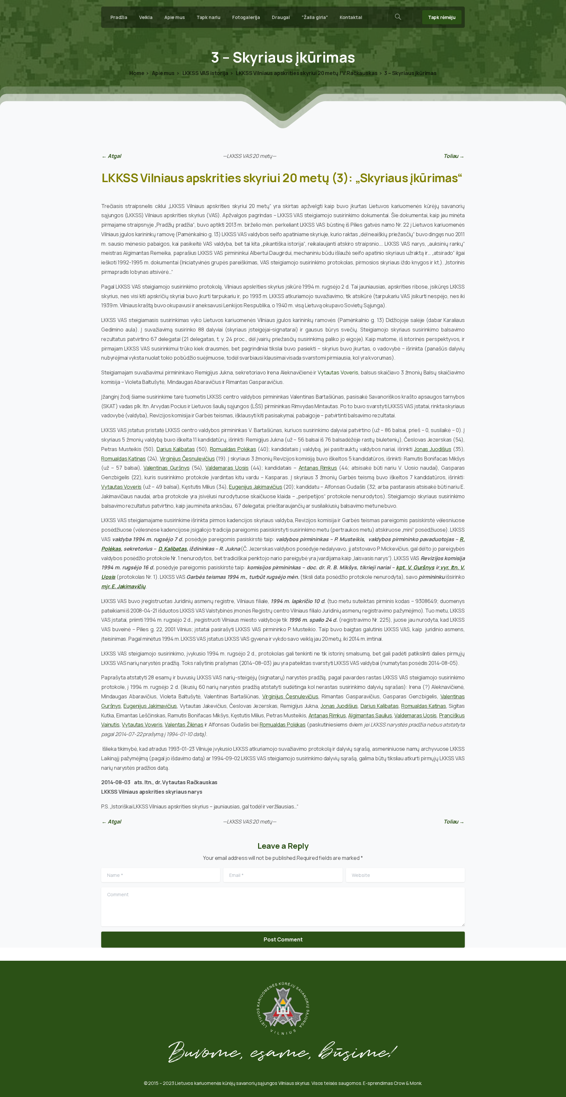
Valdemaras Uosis (227, 467)
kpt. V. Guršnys (415, 567)
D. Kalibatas (172, 548)
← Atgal (111, 156)
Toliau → (453, 156)
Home (136, 73)
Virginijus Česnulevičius (187, 458)
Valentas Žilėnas (184, 724)
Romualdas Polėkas (233, 449)
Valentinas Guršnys (166, 467)
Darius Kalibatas (176, 449)
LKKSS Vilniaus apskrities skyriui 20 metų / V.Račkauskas (306, 73)
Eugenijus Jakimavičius (255, 486)
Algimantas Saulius (370, 715)
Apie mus (162, 73)
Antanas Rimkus (318, 467)
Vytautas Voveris (338, 372)
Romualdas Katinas (123, 458)
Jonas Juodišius (432, 449)
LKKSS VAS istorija (204, 73)
